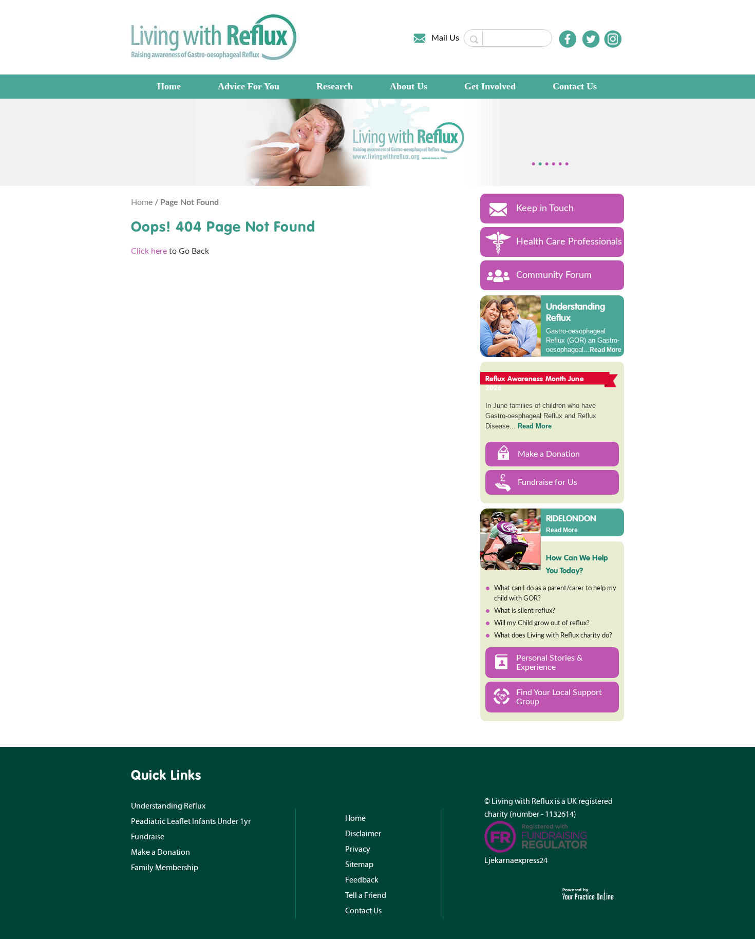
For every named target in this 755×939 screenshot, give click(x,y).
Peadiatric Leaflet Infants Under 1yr (191, 821)
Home (169, 86)
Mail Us (445, 38)
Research (334, 86)
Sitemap (359, 864)
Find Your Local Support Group (559, 697)
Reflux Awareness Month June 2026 (534, 383)
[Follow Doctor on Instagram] (613, 39)
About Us (408, 86)
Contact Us (575, 86)
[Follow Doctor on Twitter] (591, 39)
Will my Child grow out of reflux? (542, 623)
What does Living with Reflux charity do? (553, 635)
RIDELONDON (571, 518)
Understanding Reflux (575, 312)
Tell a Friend (365, 895)
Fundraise (147, 836)
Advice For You (248, 86)
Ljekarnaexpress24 (516, 860)
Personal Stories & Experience (549, 662)
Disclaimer (363, 833)
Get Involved (490, 86)
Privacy (357, 849)
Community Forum (554, 275)
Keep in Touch (545, 208)
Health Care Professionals (569, 242)
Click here (149, 251)
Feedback (362, 880)
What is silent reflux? (524, 611)
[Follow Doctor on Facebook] (567, 39)
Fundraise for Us (547, 482)
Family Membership (164, 867)
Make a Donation (549, 454)
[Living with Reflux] (215, 37)
